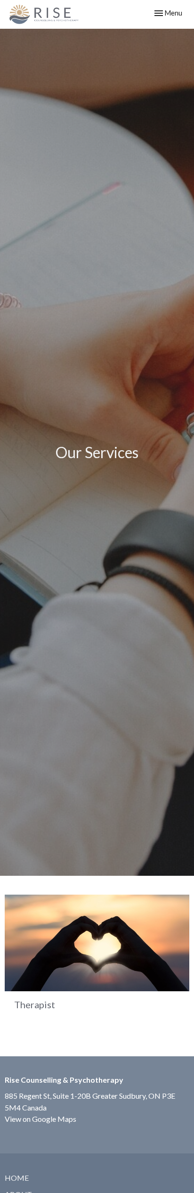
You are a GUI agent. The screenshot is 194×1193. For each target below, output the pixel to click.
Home (17, 1177)
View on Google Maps (40, 1118)
